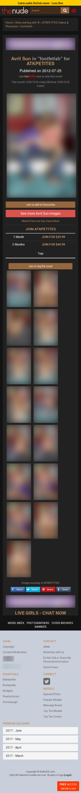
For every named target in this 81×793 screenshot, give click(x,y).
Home (9, 22)
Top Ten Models (52, 710)
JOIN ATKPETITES (40, 229)
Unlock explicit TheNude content (34, 3)
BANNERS (41, 626)
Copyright (8, 646)
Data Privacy (50, 667)
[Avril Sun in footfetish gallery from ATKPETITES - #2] (46, 288)
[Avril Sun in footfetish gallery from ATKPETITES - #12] (46, 481)
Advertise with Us (53, 652)
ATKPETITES (40, 63)
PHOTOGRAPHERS (38, 622)
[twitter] (33, 588)
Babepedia (9, 679)
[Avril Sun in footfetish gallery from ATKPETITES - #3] (19, 327)
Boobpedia (9, 685)
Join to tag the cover (40, 266)
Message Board (52, 705)
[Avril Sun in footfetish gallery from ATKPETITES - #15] (19, 558)
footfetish (26, 26)
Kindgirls (8, 690)
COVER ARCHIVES (62, 622)
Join (21, 76)
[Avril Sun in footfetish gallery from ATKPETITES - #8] (46, 404)
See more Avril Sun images (41, 213)
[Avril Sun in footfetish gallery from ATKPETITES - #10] (46, 442)
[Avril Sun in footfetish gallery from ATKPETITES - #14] (46, 520)
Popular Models (52, 699)
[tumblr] (63, 588)
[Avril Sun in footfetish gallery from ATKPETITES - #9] (19, 442)
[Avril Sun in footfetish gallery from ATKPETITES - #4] (46, 327)
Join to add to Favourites (40, 204)
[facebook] (17, 588)
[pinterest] (48, 588)
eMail (46, 646)
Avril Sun (21, 58)
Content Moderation (15, 652)
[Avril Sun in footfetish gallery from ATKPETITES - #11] (19, 481)
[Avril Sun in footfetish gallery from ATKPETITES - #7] (19, 404)
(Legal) (68, 775)
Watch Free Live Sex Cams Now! (40, 221)
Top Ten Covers (52, 716)
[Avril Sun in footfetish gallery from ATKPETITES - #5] (19, 365)
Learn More (57, 3)
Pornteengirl (10, 702)
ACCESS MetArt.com (68, 786)
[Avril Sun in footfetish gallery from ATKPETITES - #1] (19, 288)
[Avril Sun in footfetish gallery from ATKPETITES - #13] (19, 520)
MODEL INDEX (16, 622)
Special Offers (51, 694)
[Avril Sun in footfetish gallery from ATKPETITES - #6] (46, 365)
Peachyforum (11, 696)
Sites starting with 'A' (27, 22)
